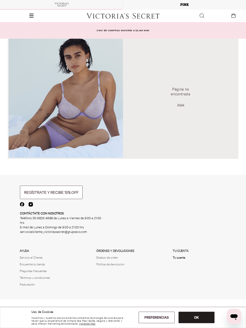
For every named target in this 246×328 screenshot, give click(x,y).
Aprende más (87, 323)
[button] (18, 15)
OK (196, 317)
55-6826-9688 (43, 218)
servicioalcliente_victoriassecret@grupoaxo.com (53, 232)
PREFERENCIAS (156, 317)
